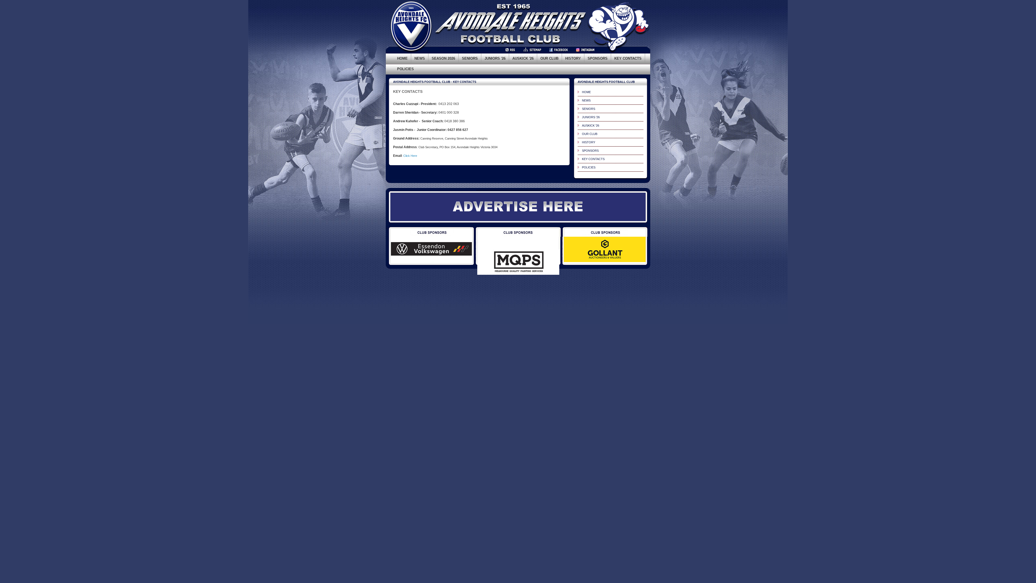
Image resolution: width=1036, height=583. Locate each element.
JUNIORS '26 (591, 117)
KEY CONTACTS (593, 159)
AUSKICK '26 (590, 125)
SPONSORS (590, 150)
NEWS (586, 100)
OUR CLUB (589, 133)
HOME (586, 92)
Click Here (410, 155)
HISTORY (588, 142)
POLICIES (588, 167)
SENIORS (588, 108)
